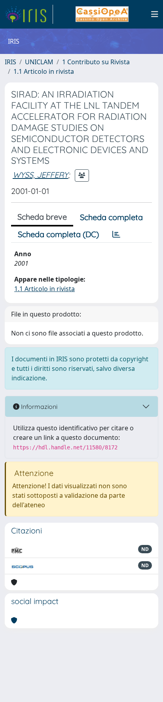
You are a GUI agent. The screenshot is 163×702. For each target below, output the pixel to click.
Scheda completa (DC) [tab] (58, 234)
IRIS (10, 62)
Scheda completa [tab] (111, 217)
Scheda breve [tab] (42, 217)
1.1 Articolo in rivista (43, 71)
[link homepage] (29, 14)
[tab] (116, 234)
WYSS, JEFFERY (40, 175)
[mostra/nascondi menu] (154, 14)
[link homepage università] (102, 14)
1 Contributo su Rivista (96, 62)
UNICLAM (39, 62)
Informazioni (38, 406)
